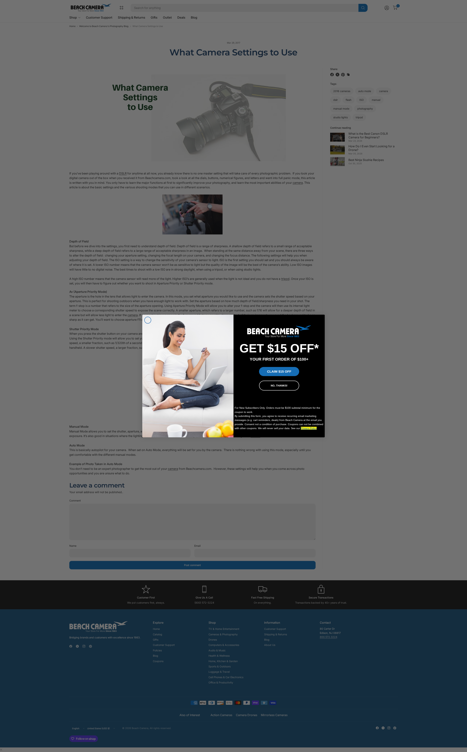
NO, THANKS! (279, 385)
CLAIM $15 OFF (279, 371)
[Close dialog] (147, 320)
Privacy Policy (309, 428)
